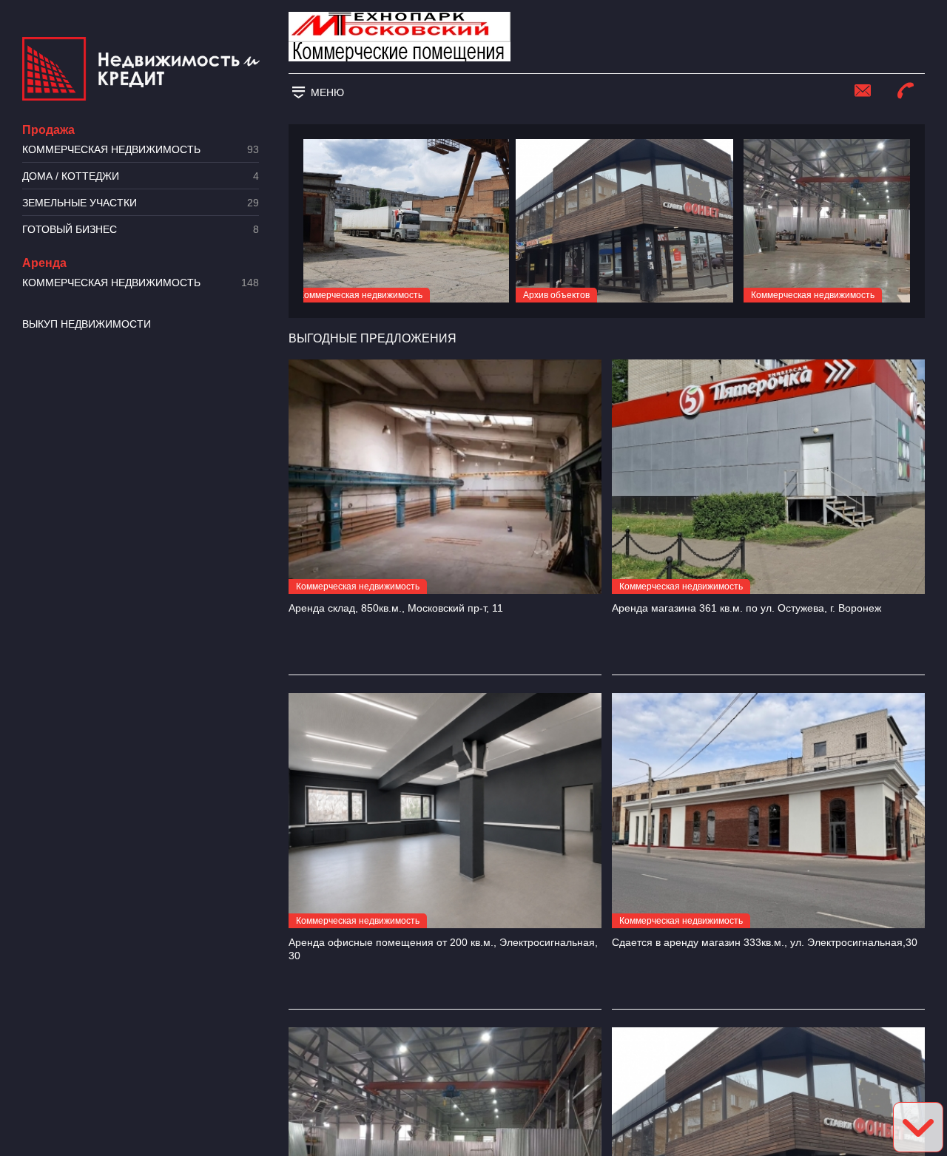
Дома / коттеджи (140, 176)
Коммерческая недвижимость (140, 149)
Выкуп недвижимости (86, 324)
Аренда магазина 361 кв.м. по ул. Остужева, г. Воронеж (746, 608)
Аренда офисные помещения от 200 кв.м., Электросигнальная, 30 (443, 948)
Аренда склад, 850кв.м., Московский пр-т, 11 (396, 608)
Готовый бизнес (140, 229)
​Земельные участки (140, 203)
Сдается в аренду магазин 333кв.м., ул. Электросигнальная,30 (764, 942)
